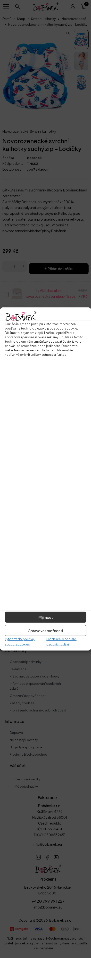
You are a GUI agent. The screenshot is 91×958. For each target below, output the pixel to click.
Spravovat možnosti (45, 630)
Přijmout (45, 617)
